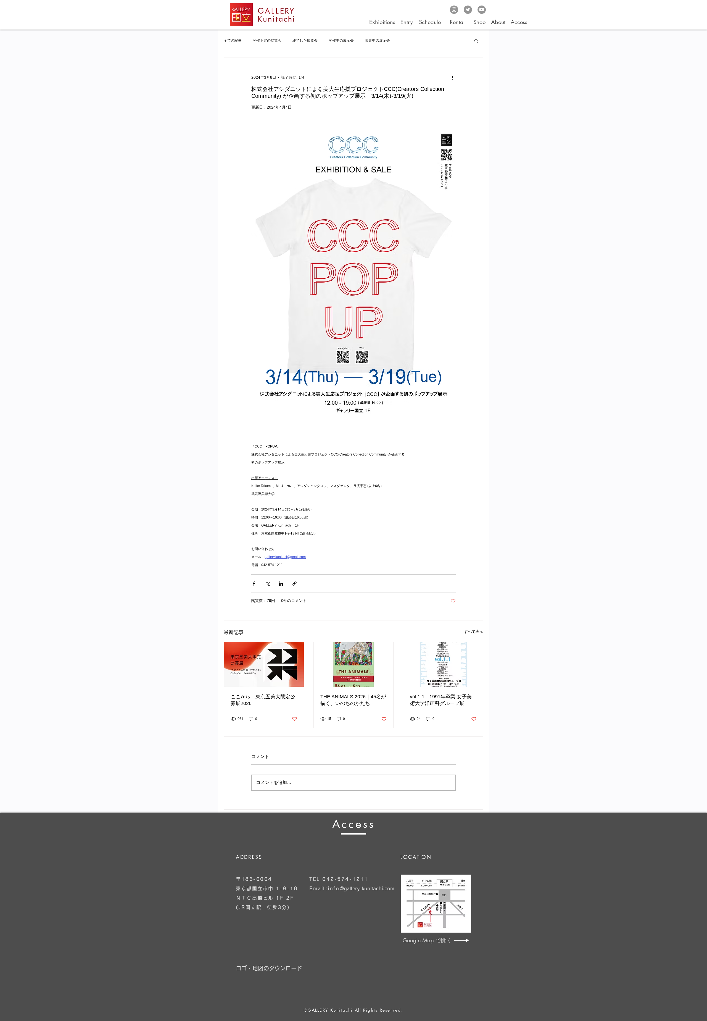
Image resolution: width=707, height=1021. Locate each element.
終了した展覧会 (305, 40)
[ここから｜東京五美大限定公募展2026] (264, 664)
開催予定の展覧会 (267, 40)
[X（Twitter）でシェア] (267, 583)
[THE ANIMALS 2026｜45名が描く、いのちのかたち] (354, 664)
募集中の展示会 (377, 40)
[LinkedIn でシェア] (281, 583)
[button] (476, 40)
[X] (468, 10)
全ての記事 (233, 40)
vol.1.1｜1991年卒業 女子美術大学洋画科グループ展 (441, 700)
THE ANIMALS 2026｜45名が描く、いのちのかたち (353, 700)
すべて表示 (473, 631)
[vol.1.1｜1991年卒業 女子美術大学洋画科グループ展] (443, 664)
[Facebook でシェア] (254, 583)
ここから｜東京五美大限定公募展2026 (263, 700)
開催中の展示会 (341, 40)
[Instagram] (454, 10)
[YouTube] (482, 10)
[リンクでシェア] (294, 583)
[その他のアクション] (452, 77)
